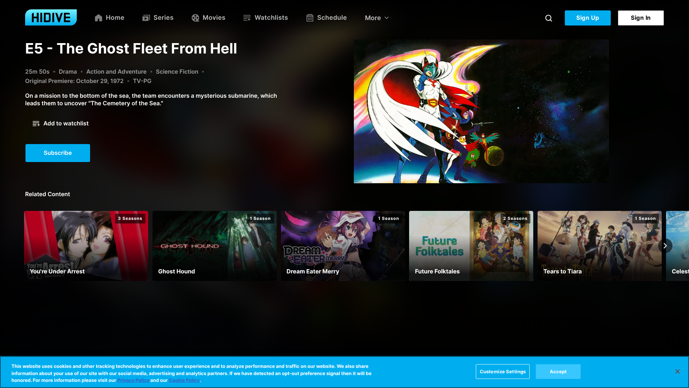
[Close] (677, 371)
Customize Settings (503, 371)
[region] (344, 372)
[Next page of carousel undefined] (665, 246)
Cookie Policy (184, 380)
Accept (558, 371)
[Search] (549, 18)
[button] (60, 124)
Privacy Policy (133, 380)
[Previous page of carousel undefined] (24, 246)
